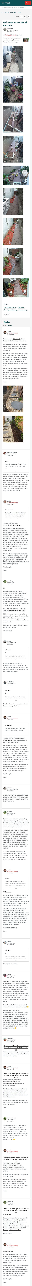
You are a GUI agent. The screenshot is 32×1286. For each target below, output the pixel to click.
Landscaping (23, 310)
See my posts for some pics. (12, 1270)
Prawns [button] (9, 641)
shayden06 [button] (10, 28)
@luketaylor (13, 1115)
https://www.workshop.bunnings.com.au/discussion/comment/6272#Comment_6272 (16, 1251)
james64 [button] (9, 787)
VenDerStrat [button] (10, 681)
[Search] (1, 7)
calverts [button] (9, 811)
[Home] (2, 12)
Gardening (21, 307)
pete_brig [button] (10, 581)
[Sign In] (28, 3)
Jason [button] (9, 331)
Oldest (9, 326)
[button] (5, 29)
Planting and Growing (10, 310)
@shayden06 (16, 339)
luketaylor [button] (10, 1053)
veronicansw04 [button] (11, 1151)
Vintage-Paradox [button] (12, 452)
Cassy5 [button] (9, 941)
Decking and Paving (10, 307)
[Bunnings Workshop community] (7, 3)
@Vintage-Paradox (16, 525)
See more (19, 35)
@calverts (8, 892)
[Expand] (16, 471)
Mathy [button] (9, 974)
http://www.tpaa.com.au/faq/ (17, 610)
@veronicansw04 (14, 1205)
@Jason (8, 1031)
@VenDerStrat (7, 740)
